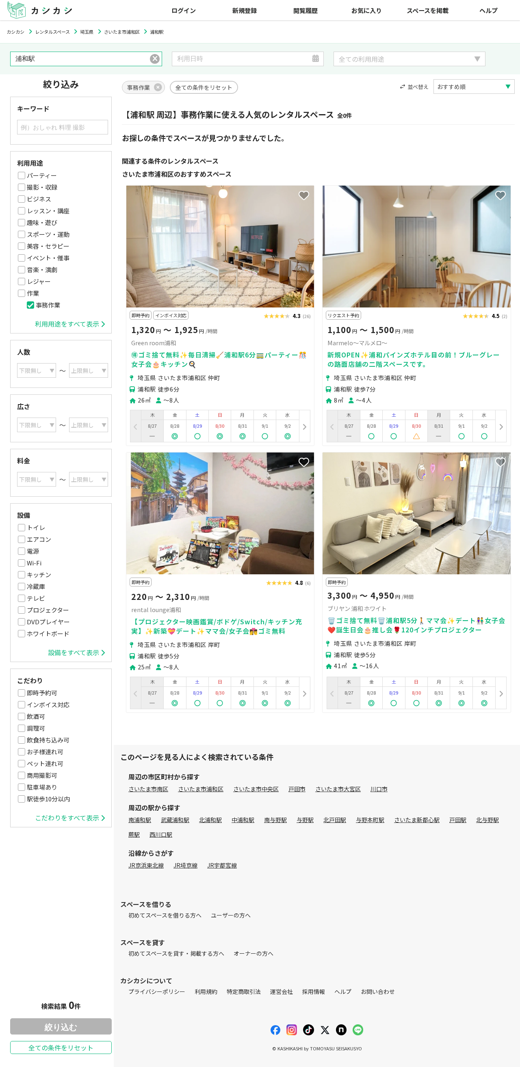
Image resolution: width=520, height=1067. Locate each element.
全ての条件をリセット (60, 1047)
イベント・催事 (48, 257)
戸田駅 (457, 820)
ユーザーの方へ (231, 915)
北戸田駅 (334, 820)
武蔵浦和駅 (175, 820)
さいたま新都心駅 (417, 820)
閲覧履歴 (305, 10)
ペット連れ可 (45, 763)
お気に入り (366, 10)
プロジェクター (48, 610)
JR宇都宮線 (222, 865)
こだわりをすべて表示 (67, 817)
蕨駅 (134, 834)
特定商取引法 (244, 991)
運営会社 (281, 991)
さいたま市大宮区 (338, 789)
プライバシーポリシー (156, 991)
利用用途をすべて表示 (67, 324)
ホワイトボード (48, 633)
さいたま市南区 (148, 789)
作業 (33, 293)
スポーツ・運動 (48, 234)
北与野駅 (487, 820)
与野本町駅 (370, 820)
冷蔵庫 (36, 586)
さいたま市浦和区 (200, 789)
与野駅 (305, 820)
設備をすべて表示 (73, 652)
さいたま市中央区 (256, 789)
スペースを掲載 (427, 10)
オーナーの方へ (253, 953)
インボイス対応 (48, 704)
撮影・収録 (42, 187)
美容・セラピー (48, 246)
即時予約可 (42, 692)
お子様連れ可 (45, 751)
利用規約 (206, 991)
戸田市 (297, 789)
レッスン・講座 (48, 210)
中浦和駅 (243, 820)
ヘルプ (488, 10)
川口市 (379, 789)
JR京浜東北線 (146, 865)
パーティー (42, 175)
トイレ (36, 527)
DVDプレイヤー (48, 621)
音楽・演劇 (42, 269)
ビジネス (39, 199)
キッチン (39, 574)
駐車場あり (42, 787)
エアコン (39, 539)
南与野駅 (275, 820)
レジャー (39, 281)
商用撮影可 (42, 775)
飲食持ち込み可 (48, 740)
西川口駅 (161, 834)
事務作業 (48, 305)
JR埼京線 (185, 865)
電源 (33, 551)
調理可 (36, 728)
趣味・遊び (42, 222)
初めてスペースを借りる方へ (165, 915)
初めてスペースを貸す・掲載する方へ (176, 953)
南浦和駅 (139, 820)
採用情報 (313, 991)
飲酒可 (36, 716)
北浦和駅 (210, 820)
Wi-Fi (34, 562)
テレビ (36, 598)
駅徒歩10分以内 (48, 798)
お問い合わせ (378, 991)
